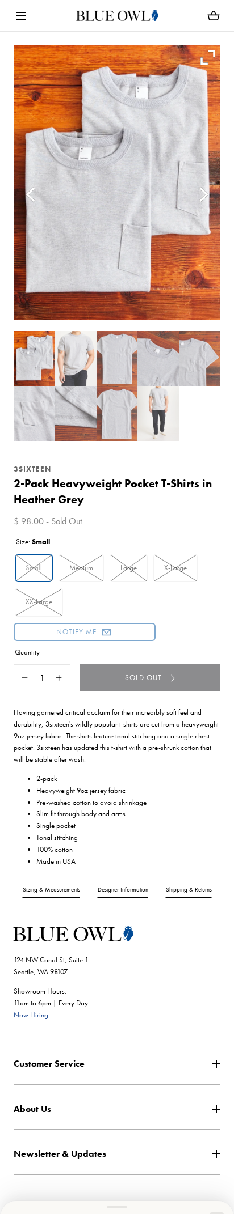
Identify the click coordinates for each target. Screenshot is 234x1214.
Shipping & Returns (189, 889)
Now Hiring (31, 1015)
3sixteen (32, 469)
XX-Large (39, 601)
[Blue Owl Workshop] (117, 15)
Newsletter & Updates (60, 1154)
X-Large (175, 567)
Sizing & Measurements (51, 889)
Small (34, 567)
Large (128, 567)
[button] (21, 16)
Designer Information (123, 889)
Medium (81, 567)
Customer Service (49, 1063)
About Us (32, 1109)
